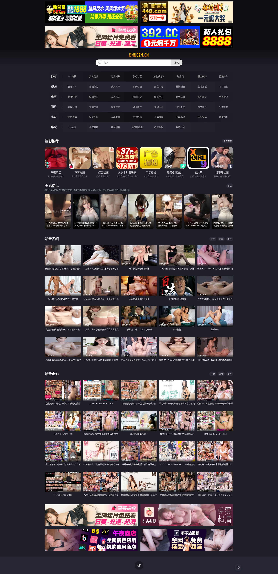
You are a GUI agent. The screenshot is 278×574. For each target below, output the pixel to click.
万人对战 (115, 76)
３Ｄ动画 (137, 86)
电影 (54, 97)
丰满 (213, 373)
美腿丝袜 (158, 107)
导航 (54, 127)
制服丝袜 (158, 96)
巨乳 (221, 239)
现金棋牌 (202, 76)
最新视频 (52, 238)
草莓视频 (115, 127)
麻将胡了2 (158, 76)
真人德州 (93, 76)
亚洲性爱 (72, 96)
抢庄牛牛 (223, 76)
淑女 (221, 373)
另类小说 (180, 117)
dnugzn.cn (139, 55)
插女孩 (72, 127)
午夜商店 (93, 127)
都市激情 (72, 117)
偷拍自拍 (93, 96)
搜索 (176, 62)
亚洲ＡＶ (72, 86)
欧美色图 (115, 107)
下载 (230, 185)
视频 (54, 87)
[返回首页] (238, 567)
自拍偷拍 (93, 86)
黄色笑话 (202, 117)
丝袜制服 (180, 86)
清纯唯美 (180, 107)
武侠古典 (137, 117)
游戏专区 (137, 76)
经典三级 (180, 96)
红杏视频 (158, 127)
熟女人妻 (158, 86)
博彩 (54, 76)
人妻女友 (115, 117)
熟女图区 (202, 107)
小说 (54, 117)
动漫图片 (137, 107)
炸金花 (180, 76)
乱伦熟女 (202, 96)
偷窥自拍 (72, 107)
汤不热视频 (137, 127)
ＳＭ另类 (223, 86)
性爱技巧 (223, 117)
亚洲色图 (93, 107)
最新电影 (52, 373)
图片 (54, 107)
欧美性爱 (137, 96)
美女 (213, 239)
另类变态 (223, 96)
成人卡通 (115, 96)
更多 (230, 239)
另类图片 (223, 107)
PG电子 (72, 76)
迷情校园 (158, 117)
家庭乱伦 (93, 117)
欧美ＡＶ (115, 86)
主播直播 (202, 86)
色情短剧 (180, 127)
